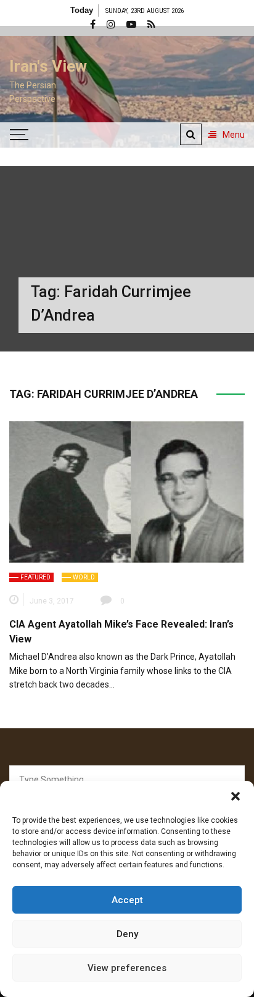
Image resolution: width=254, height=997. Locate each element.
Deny (127, 934)
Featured (35, 577)
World (84, 577)
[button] (235, 796)
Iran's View (48, 66)
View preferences (127, 968)
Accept (127, 900)
